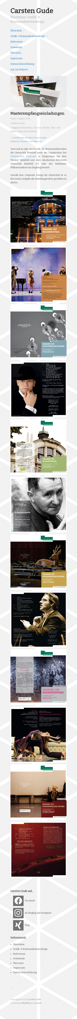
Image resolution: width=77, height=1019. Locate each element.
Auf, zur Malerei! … (20, 69)
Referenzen (16, 42)
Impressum (16, 58)
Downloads (16, 47)
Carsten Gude (31, 11)
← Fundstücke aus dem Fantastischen (28, 138)
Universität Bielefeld (27, 131)
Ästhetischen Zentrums (23, 156)
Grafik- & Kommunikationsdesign (27, 36)
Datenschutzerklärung (22, 64)
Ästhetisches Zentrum (30, 128)
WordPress (26, 1003)
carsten (21, 123)
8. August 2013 (22, 118)
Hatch (39, 1003)
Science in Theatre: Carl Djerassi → (27, 141)
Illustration (16, 30)
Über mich (15, 53)
